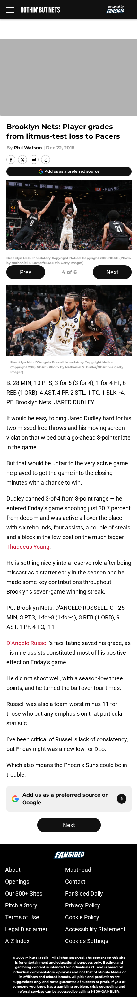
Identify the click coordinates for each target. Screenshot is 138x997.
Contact (75, 881)
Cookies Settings (86, 941)
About (13, 869)
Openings (17, 881)
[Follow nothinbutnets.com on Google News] (121, 799)
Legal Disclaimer (26, 929)
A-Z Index (17, 941)
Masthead (78, 869)
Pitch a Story (21, 905)
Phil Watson (28, 148)
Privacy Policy (82, 905)
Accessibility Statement (95, 929)
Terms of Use (22, 917)
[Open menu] (10, 9)
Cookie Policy (82, 917)
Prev (25, 272)
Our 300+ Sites (23, 893)
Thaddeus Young (27, 546)
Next (112, 272)
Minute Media (36, 958)
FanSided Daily (84, 893)
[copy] (45, 159)
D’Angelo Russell (27, 643)
